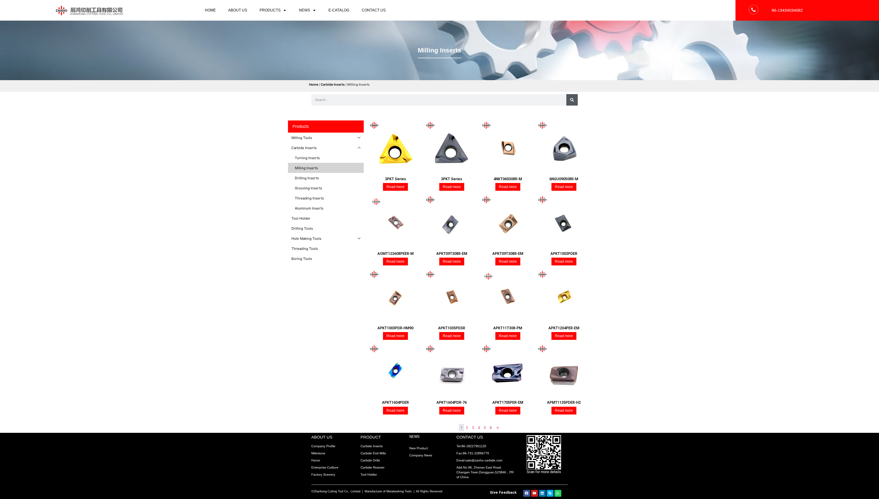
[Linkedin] (542, 493)
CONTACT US (374, 10)
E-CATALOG (338, 10)
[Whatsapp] (557, 493)
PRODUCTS (270, 10)
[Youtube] (534, 493)
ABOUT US (237, 10)
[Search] (572, 100)
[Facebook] (526, 493)
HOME (210, 10)
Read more (395, 187)
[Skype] (550, 493)
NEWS (304, 10)
